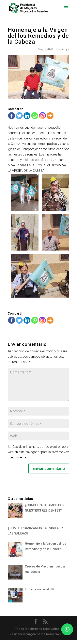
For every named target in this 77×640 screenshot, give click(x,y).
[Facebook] (11, 115)
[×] (67, 629)
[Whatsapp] (34, 115)
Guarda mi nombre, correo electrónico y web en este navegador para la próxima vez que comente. (38, 452)
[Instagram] (42, 115)
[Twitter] (19, 115)
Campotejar (62, 49)
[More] (50, 115)
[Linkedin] (26, 115)
